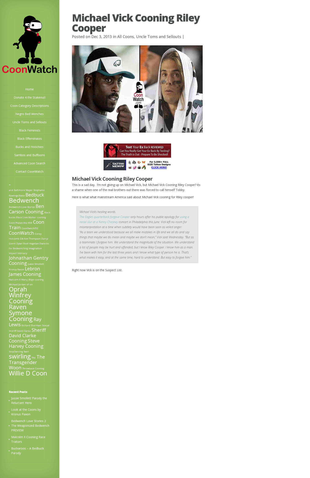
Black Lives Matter (26, 217)
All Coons (125, 36)
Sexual (45, 325)
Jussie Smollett (36, 264)
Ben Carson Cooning (26, 209)
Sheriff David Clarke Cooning (27, 335)
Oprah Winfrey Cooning (21, 295)
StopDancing (16, 351)
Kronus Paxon (16, 269)
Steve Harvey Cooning (26, 343)
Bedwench (24, 200)
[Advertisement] (137, 306)
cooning (41, 217)
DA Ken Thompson (30, 238)
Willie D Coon (28, 373)
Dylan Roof (22, 243)
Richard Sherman (31, 325)
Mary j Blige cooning (32, 279)
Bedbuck (35, 195)
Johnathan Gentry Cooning (28, 260)
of (28, 284)
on (31, 284)
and (11, 190)
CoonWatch (21, 233)
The (34, 357)
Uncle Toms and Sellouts (158, 36)
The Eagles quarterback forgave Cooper (105, 217)
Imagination (35, 248)
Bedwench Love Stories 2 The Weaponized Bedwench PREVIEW (30, 425)
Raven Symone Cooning (21, 313)
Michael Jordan (17, 284)
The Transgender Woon (27, 362)
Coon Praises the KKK (20, 222)
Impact (13, 253)
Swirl (26, 351)
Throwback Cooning (33, 368)
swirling (20, 356)
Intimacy (22, 253)
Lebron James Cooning (25, 271)
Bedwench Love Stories (22, 207)
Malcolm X (14, 279)
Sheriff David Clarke (20, 330)
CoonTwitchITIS (30, 228)
